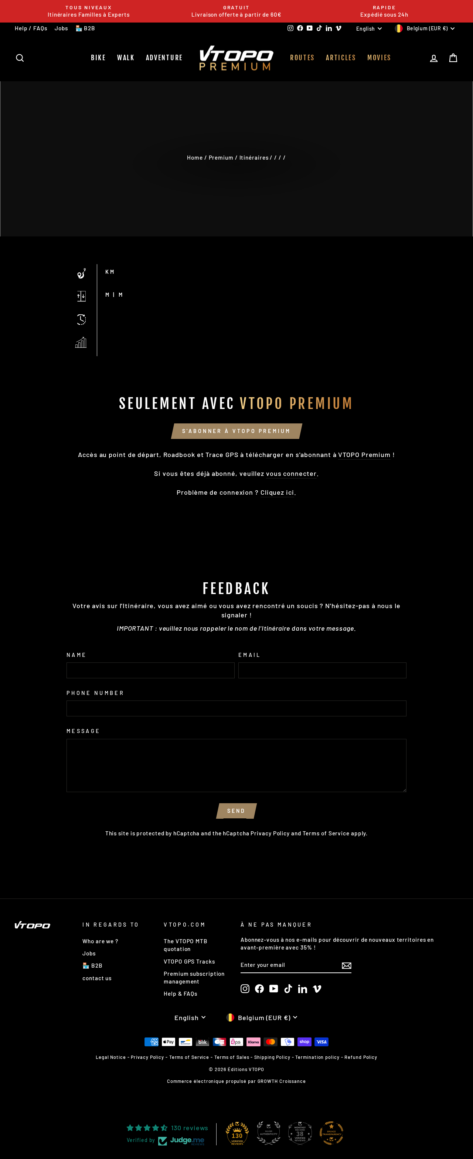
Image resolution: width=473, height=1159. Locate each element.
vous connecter (291, 473)
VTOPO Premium (364, 454)
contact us (97, 978)
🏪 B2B (85, 28)
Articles (341, 58)
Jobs (61, 28)
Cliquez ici (277, 492)
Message (84, 731)
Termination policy (317, 1057)
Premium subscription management (194, 977)
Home (195, 157)
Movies (379, 58)
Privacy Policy (270, 833)
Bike (98, 58)
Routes (302, 58)
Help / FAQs (31, 28)
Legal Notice (111, 1057)
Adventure (164, 58)
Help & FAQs (180, 993)
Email (249, 655)
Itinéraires (254, 157)
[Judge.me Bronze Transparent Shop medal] (331, 1133)
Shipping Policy (272, 1057)
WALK (126, 58)
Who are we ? (100, 941)
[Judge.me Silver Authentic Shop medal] (268, 1133)
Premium (221, 157)
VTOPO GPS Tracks (189, 961)
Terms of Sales (231, 1057)
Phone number (96, 693)
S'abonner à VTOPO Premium (236, 431)
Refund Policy (360, 1057)
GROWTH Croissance (282, 1081)
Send (236, 811)
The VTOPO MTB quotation (186, 945)
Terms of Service (326, 833)
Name (77, 655)
